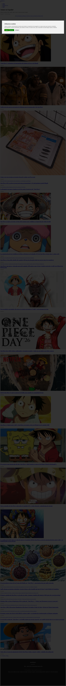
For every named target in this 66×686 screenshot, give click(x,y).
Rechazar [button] (11, 30)
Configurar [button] (17, 30)
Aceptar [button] (6, 30)
